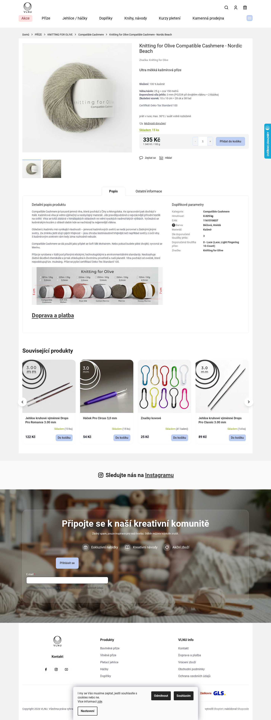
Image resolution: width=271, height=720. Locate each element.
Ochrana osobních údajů (194, 676)
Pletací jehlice (109, 662)
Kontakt (183, 648)
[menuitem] (25, 18)
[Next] (248, 401)
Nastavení (87, 711)
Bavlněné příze (109, 648)
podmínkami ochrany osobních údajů (82, 587)
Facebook (46, 669)
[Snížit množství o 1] (195, 141)
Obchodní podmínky (191, 669)
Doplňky (105, 676)
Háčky (104, 669)
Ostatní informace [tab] (149, 191)
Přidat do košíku (230, 141)
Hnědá (217, 225)
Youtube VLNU (66, 669)
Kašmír (207, 229)
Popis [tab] (113, 191)
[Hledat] (226, 7)
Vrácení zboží (187, 662)
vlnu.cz (56, 669)
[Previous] (22, 401)
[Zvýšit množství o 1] (210, 141)
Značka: (153, 60)
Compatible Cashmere (216, 211)
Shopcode (243, 708)
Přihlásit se (67, 563)
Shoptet (218, 708)
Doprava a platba (189, 655)
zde (99, 701)
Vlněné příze (108, 655)
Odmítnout (161, 696)
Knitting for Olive (213, 250)
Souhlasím (184, 696)
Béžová (207, 225)
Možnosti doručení (155, 123)
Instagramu (159, 475)
